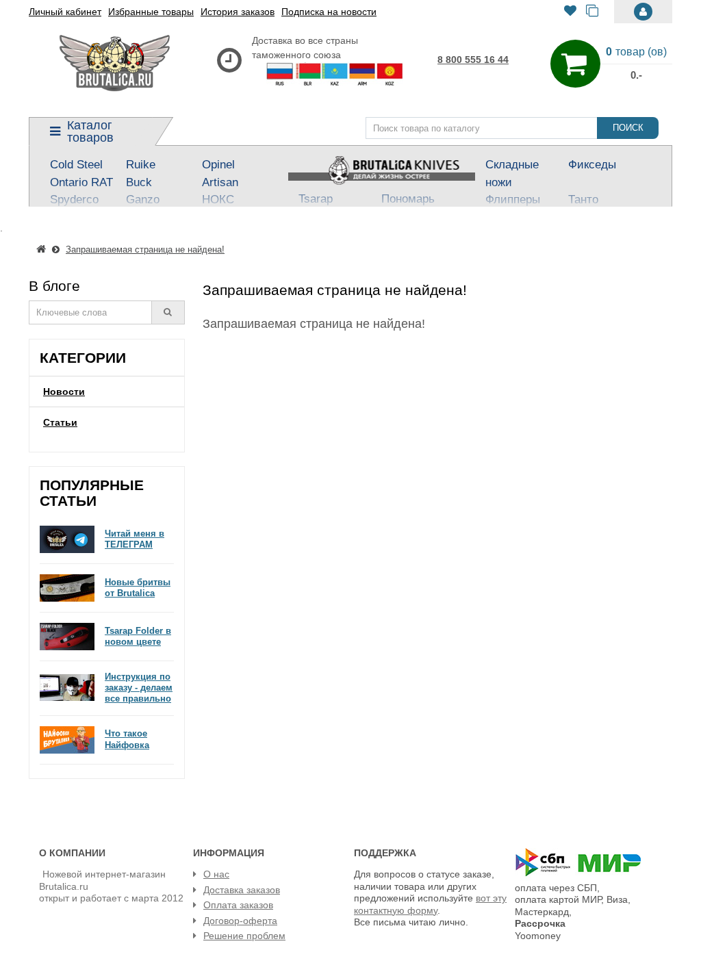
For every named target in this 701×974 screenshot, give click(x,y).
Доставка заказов (241, 889)
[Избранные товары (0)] (570, 12)
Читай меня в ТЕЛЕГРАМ (134, 539)
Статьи (60, 422)
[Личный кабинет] (643, 11)
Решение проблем (244, 935)
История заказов (238, 11)
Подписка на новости (329, 11)
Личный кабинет (65, 11)
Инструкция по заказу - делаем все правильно (139, 687)
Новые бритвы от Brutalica (137, 587)
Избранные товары (151, 11)
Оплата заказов (238, 904)
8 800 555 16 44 (473, 59)
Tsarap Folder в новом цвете (138, 636)
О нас (216, 874)
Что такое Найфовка (127, 738)
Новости (64, 391)
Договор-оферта (240, 920)
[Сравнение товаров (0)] (592, 12)
